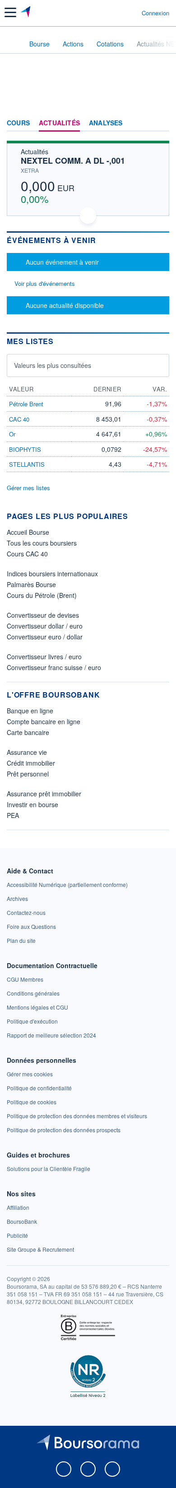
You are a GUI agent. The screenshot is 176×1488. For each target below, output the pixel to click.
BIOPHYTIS (25, 449)
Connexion (155, 13)
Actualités (59, 123)
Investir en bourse (32, 804)
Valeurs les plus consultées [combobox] (52, 365)
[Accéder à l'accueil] (12, 43)
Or (12, 434)
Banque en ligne (30, 710)
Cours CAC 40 (27, 553)
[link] (67, 884)
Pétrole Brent (26, 404)
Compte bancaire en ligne (43, 721)
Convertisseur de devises (43, 615)
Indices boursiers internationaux (52, 573)
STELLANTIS (27, 464)
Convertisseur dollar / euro (45, 625)
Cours (18, 123)
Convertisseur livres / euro (44, 656)
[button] (10, 12)
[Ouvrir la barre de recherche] (118, 12)
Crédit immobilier (31, 762)
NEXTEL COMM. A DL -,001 (73, 160)
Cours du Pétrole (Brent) (42, 595)
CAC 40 (19, 419)
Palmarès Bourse (31, 584)
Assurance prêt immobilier (44, 793)
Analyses (106, 123)
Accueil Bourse (28, 532)
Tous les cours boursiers (42, 542)
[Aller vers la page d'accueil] (26, 12)
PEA (13, 815)
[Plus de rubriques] (162, 123)
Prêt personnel (28, 773)
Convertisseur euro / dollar (45, 636)
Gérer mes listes (28, 487)
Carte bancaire (28, 732)
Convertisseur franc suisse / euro (54, 667)
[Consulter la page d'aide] (131, 12)
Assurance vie (27, 752)
